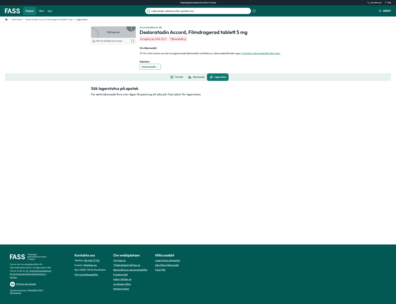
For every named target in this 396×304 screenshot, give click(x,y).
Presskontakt (120, 274)
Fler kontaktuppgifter (86, 274)
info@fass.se (90, 265)
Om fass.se (119, 260)
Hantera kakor (121, 288)
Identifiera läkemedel (167, 265)
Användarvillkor (122, 284)
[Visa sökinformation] (254, 11)
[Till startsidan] (6, 19)
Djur (50, 10)
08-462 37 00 (92, 260)
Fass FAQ (160, 269)
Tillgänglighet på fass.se (126, 265)
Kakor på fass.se (122, 279)
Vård (41, 10)
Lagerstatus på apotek (167, 260)
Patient (30, 10)
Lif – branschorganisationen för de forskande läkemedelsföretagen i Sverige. (30, 274)
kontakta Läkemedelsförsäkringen (261, 53)
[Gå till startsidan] (12, 11)
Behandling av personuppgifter (130, 269)
